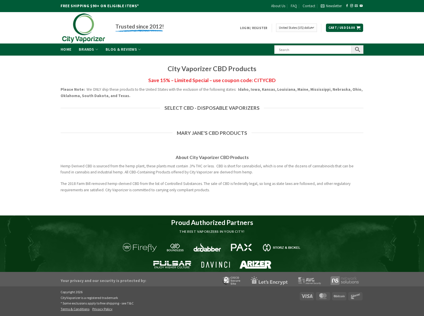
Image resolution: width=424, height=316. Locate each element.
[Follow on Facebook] (347, 5)
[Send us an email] (356, 5)
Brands (86, 49)
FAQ (294, 5)
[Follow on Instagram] (351, 5)
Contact (309, 5)
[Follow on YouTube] (361, 5)
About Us (278, 5)
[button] (331, 6)
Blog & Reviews (121, 49)
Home (66, 49)
